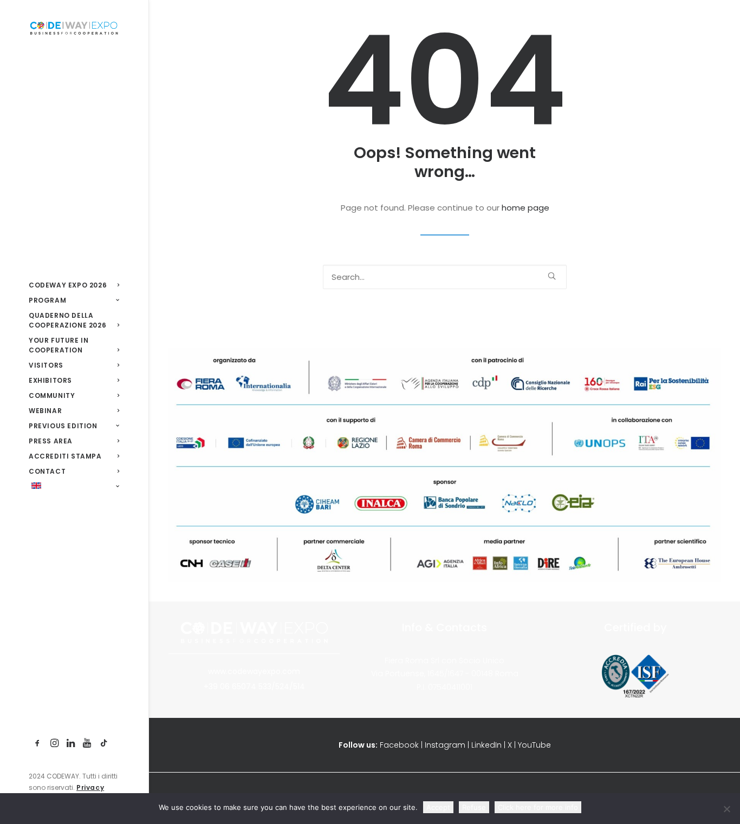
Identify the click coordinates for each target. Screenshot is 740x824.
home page (525, 207)
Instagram (445, 745)
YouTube (534, 745)
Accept (438, 807)
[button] (38, 743)
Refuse (474, 807)
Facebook (399, 745)
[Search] (445, 277)
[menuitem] (38, 743)
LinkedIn (486, 745)
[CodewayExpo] (74, 27)
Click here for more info (538, 807)
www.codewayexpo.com (254, 671)
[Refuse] (726, 808)
